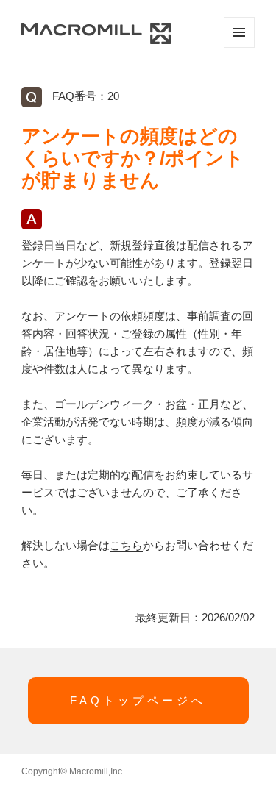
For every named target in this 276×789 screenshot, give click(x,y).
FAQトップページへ (138, 700)
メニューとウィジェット (239, 32)
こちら (126, 545)
